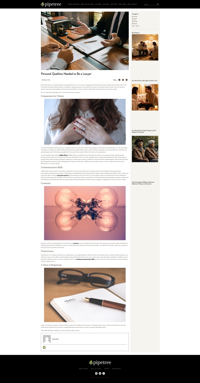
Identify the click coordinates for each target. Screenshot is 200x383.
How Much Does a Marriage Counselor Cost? (144, 81)
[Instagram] (103, 373)
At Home (98, 4)
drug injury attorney (62, 175)
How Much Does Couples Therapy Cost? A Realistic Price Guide (144, 131)
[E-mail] (44, 348)
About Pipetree (73, 4)
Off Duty (114, 4)
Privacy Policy (116, 368)
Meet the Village (87, 4)
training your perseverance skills (85, 259)
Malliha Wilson (63, 155)
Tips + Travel (132, 4)
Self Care (122, 4)
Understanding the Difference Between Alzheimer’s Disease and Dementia (143, 183)
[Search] (158, 4)
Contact (106, 368)
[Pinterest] (100, 373)
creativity (75, 243)
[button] (119, 79)
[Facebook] (96, 373)
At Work (106, 4)
